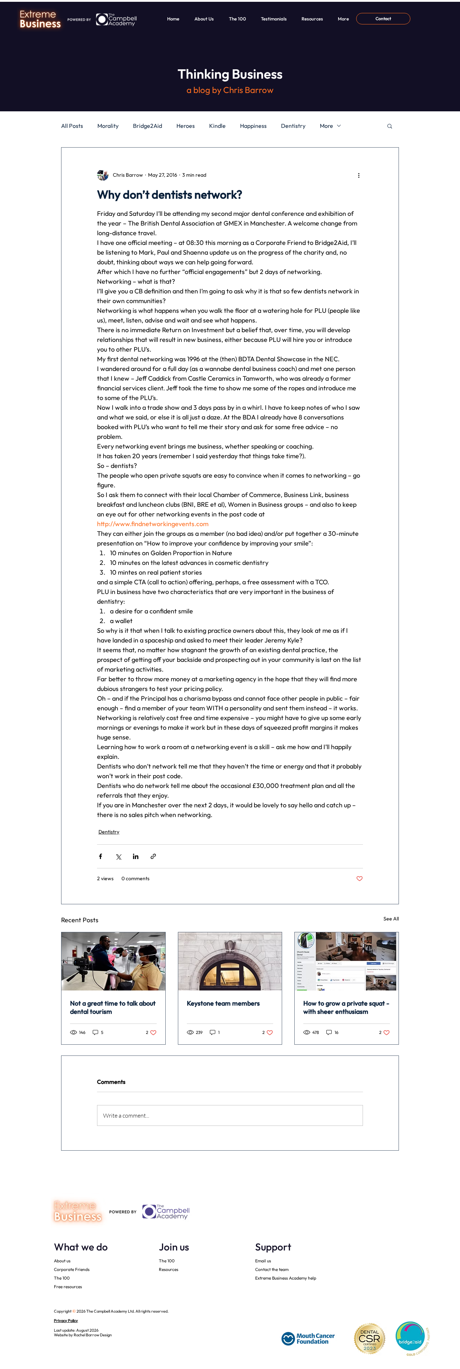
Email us (263, 1260)
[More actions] (358, 175)
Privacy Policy (66, 1320)
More (326, 125)
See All (391, 918)
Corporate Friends (71, 1269)
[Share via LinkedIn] (135, 856)
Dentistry (293, 125)
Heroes (185, 125)
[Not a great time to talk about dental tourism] (113, 961)
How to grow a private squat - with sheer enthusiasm (346, 1007)
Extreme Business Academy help (285, 1278)
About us (62, 1260)
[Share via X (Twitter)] (118, 856)
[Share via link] (153, 856)
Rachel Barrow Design (93, 1334)
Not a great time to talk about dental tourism (113, 1007)
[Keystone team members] (230, 961)
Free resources (68, 1286)
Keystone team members (223, 1003)
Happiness (253, 125)
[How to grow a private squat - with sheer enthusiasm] (347, 961)
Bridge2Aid (147, 125)
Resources (168, 1269)
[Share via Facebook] (100, 856)
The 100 (62, 1278)
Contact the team (272, 1269)
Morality (108, 125)
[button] (389, 126)
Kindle (217, 125)
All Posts (72, 125)
